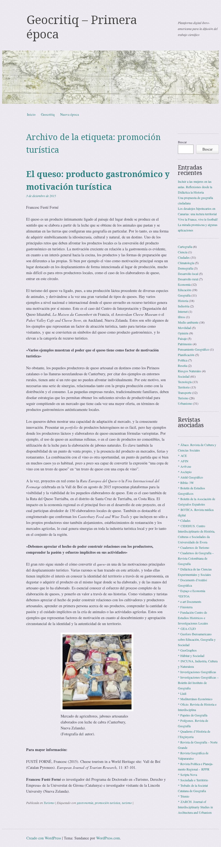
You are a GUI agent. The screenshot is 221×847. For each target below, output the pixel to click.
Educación (184, 290)
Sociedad (183, 376)
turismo (127, 803)
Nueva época (69, 114)
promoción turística (107, 803)
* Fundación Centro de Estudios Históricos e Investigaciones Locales (193, 617)
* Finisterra (185, 607)
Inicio (31, 114)
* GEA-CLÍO (187, 628)
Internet (183, 311)
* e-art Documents (189, 601)
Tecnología (185, 382)
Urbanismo (185, 403)
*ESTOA (184, 596)
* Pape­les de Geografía (192, 715)
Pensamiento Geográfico (193, 349)
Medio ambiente (188, 322)
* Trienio (183, 796)
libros (181, 317)
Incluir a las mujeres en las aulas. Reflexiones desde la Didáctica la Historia (195, 186)
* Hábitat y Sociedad (191, 655)
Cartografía (185, 246)
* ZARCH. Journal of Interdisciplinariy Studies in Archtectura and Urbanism (195, 807)
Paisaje (182, 338)
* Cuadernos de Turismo (193, 547)
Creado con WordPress (43, 838)
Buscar (182, 142)
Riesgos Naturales (189, 371)
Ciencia (182, 252)
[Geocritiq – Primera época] (110, 77)
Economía (184, 284)
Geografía (184, 295)
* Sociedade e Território (193, 780)
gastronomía (85, 803)
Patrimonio (185, 344)
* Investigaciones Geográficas (197, 672)
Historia (183, 300)
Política (182, 360)
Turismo (49, 803)
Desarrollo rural (188, 279)
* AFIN (183, 461)
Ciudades (184, 257)
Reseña (182, 365)
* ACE (182, 455)
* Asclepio (185, 472)
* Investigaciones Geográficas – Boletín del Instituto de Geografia (198, 682)
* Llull (182, 693)
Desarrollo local (188, 273)
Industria (183, 306)
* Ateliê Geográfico (190, 477)
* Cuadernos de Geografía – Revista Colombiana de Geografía (196, 558)
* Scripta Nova (187, 774)
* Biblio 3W (186, 482)
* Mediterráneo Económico (195, 699)
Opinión (183, 333)
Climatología (186, 263)
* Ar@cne (184, 466)
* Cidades (184, 520)
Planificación (186, 355)
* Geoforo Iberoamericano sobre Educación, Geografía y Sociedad (197, 639)
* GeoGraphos (187, 650)
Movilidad (184, 327)
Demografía (185, 268)
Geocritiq (48, 114)
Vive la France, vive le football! (198, 219)
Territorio (184, 387)
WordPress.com (108, 838)
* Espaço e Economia (191, 591)
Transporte (184, 392)
